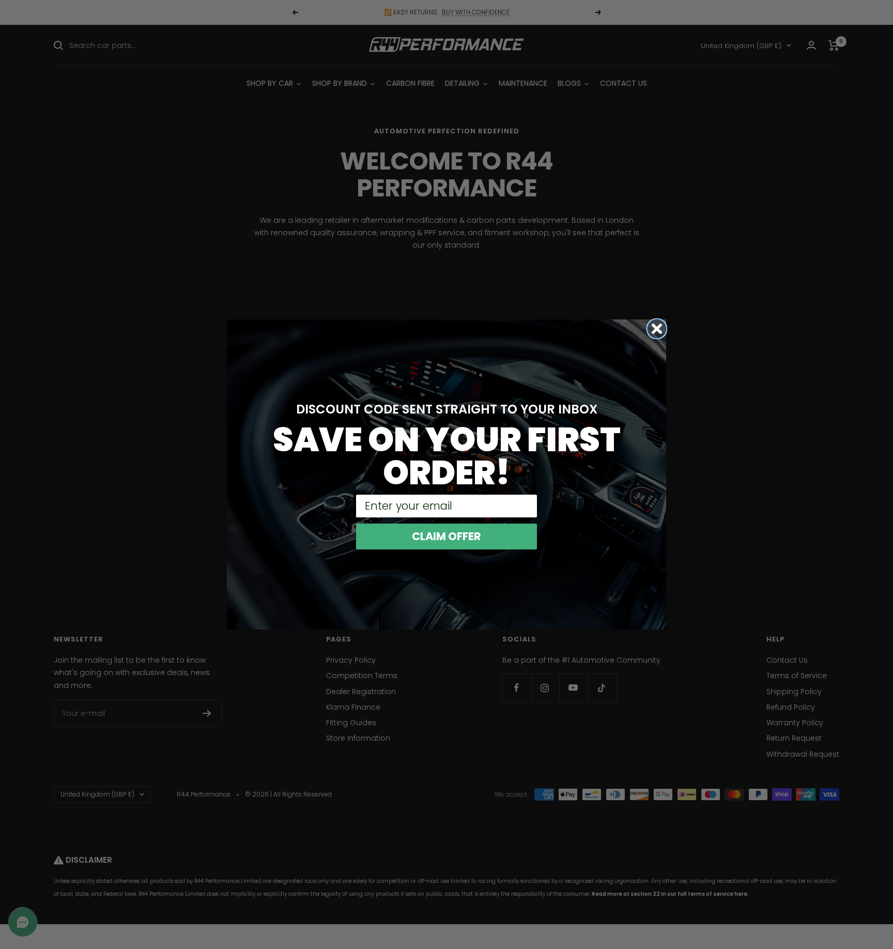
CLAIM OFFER (446, 536)
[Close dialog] (657, 328)
